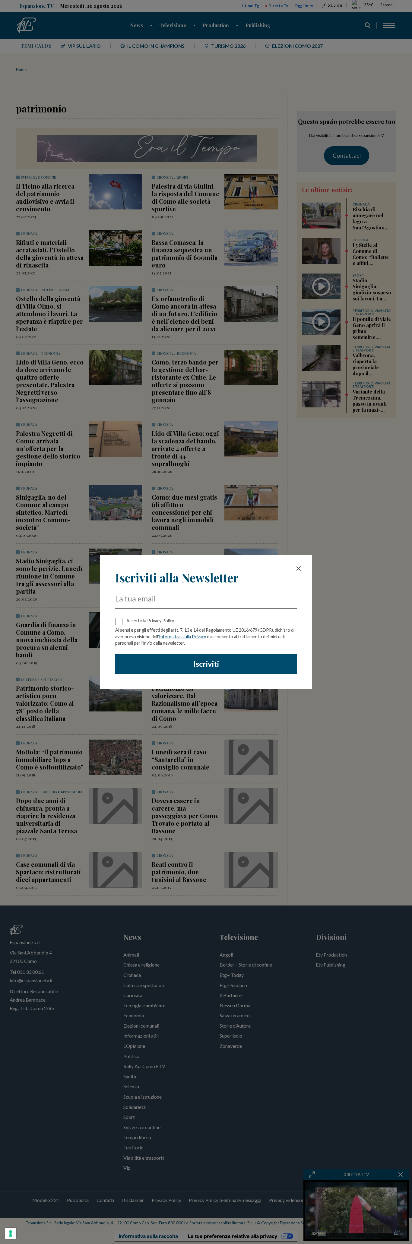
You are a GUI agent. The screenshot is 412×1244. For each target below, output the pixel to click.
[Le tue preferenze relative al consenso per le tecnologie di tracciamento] (10, 1233)
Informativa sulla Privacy (182, 636)
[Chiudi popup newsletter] (298, 568)
